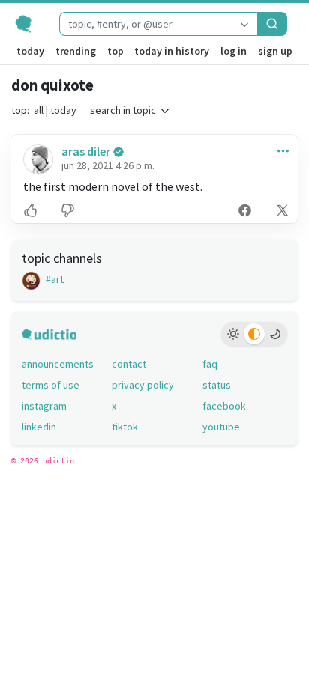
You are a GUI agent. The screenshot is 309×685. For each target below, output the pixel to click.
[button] (280, 150)
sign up (275, 51)
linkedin (39, 426)
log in (233, 51)
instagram (44, 405)
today (30, 51)
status (216, 385)
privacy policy (143, 385)
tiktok (125, 426)
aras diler (86, 151)
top (115, 51)
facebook (224, 405)
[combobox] (145, 24)
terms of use (51, 385)
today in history (171, 51)
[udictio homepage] (30, 24)
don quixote (52, 85)
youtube (221, 426)
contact (129, 364)
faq (210, 364)
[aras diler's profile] (36, 159)
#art (54, 279)
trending (76, 51)
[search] (272, 24)
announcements (58, 364)
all (39, 110)
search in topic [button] (123, 110)
